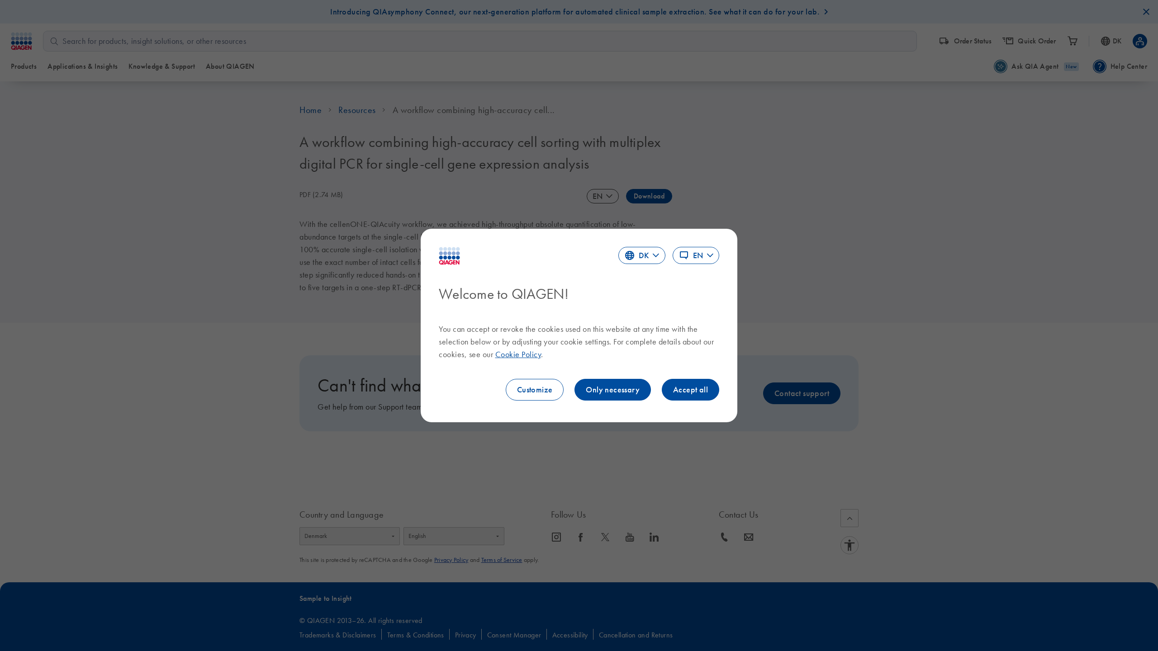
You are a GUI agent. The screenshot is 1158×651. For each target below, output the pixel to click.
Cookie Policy (518, 354)
